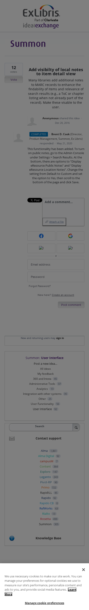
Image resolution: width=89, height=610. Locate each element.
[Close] (84, 570)
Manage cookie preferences (44, 603)
